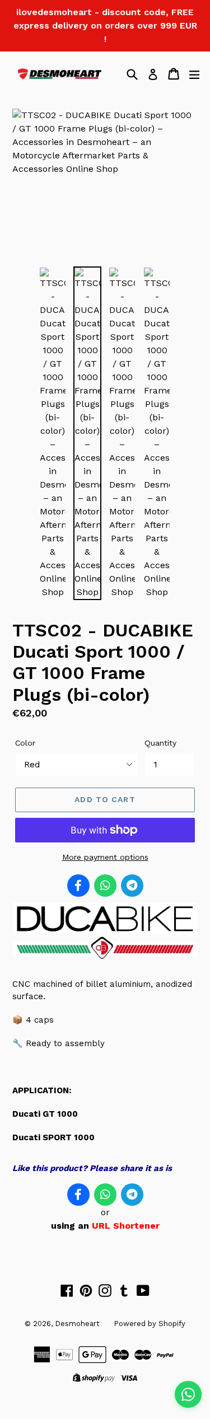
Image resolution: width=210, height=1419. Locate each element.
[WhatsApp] (105, 885)
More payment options (105, 857)
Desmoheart (77, 1323)
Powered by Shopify (149, 1323)
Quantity (160, 742)
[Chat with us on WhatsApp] (188, 1394)
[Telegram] (132, 885)
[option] (52, 433)
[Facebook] (78, 885)
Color (25, 742)
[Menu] (194, 73)
